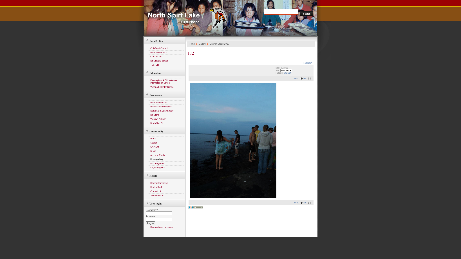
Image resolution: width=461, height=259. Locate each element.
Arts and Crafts (157, 155)
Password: (152, 216)
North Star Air (156, 123)
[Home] (189, 28)
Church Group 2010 (219, 44)
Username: (152, 210)
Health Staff (156, 187)
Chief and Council (159, 48)
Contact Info (156, 56)
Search (153, 143)
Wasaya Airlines (158, 119)
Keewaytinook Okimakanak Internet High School (163, 81)
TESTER (154, 65)
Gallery (202, 44)
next (296, 78)
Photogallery (156, 159)
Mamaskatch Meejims (161, 106)
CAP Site (154, 147)
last (305, 78)
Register (307, 63)
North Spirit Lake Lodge (162, 111)
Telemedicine (157, 195)
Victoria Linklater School (162, 87)
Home (153, 138)
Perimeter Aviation (159, 102)
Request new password (161, 227)
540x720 (287, 73)
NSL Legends (157, 163)
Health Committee (159, 183)
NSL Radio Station (159, 61)
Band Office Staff (158, 52)
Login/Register (157, 167)
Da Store (154, 115)
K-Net (153, 151)
